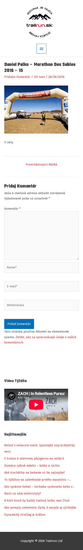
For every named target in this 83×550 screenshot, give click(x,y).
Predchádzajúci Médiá (41, 164)
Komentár (12, 209)
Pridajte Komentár (17, 77)
